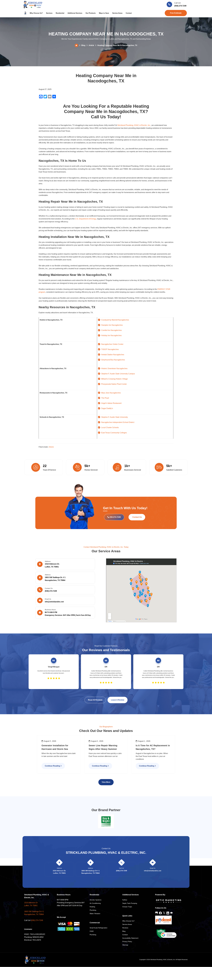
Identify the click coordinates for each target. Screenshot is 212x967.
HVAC (92, 931)
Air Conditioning (95, 903)
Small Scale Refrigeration (98, 928)
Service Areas (127, 924)
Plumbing (93, 910)
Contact (125, 935)
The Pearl (105, 398)
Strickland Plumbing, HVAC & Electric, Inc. (134, 125)
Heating (92, 907)
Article (91, 45)
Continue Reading (53, 766)
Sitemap (125, 945)
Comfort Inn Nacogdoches (111, 330)
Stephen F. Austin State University (114, 417)
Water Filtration (95, 913)
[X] (164, 913)
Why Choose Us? (128, 921)
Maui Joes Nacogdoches (111, 393)
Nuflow (124, 900)
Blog (83, 45)
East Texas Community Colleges (114, 433)
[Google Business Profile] (156, 913)
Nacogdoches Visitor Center (112, 344)
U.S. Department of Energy (85, 219)
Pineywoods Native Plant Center (114, 384)
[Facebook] (160, 913)
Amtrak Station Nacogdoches (112, 355)
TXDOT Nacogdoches (110, 349)
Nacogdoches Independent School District (117, 422)
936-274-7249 (115, 517)
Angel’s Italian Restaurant (111, 403)
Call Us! (177, 3)
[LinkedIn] (167, 913)
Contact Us (137, 517)
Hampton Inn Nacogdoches (112, 325)
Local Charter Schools (110, 427)
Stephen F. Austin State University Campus (118, 374)
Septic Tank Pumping (129, 903)
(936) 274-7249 (180, 6)
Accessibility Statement (130, 938)
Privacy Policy (127, 941)
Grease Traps (127, 907)
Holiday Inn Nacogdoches (111, 335)
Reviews (125, 928)
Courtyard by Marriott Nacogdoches (115, 320)
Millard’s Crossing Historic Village (114, 379)
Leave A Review (117, 700)
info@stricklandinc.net (54, 602)
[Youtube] (171, 913)
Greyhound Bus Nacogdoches (113, 360)
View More (106, 782)
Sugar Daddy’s (107, 408)
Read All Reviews (95, 700)
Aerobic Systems (95, 900)
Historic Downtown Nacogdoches (114, 368)
